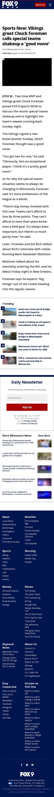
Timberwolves (8, 568)
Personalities (31, 655)
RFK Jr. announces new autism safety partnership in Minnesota (34, 361)
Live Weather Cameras (31, 535)
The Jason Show (32, 594)
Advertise (29, 669)
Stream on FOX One (31, 685)
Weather (30, 517)
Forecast (29, 527)
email (32, 765)
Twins (5, 562)
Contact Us (30, 648)
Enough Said (30, 604)
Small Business (9, 601)
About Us (31, 644)
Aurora (5, 579)
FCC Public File (31, 672)
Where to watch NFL (32, 692)
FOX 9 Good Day (32, 597)
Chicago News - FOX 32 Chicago (9, 659)
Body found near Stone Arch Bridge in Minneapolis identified (33, 336)
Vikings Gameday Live (33, 609)
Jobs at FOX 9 (31, 658)
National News (9, 524)
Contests (29, 651)
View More (44, 435)
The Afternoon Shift (31, 626)
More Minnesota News (16, 435)
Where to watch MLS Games (32, 748)
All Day (28, 601)
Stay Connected (9, 685)
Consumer (7, 538)
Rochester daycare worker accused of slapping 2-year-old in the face (18, 480)
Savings (5, 604)
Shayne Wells (31, 555)
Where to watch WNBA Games (32, 742)
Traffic (28, 540)
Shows (29, 586)
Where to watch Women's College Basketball (33, 735)
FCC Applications (32, 676)
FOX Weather (31, 543)
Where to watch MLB (32, 704)
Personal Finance (10, 590)
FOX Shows (30, 590)
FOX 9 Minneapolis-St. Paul (13, 49)
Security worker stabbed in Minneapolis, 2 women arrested (16, 493)
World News (8, 528)
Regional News (8, 645)
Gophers (6, 558)
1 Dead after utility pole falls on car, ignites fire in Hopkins (18, 454)
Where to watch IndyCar (32, 719)
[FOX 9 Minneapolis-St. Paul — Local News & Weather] (10, 4)
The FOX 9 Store (32, 636)
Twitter (5, 710)
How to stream (9, 691)
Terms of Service (28, 423)
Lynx (4, 572)
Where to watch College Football (32, 698)
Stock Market (8, 597)
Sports (28, 49)
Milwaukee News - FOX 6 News (10, 653)
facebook (21, 765)
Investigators (8, 531)
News (6, 517)
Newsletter (7, 700)
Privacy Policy (30, 420)
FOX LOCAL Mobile (7, 695)
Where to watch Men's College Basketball (32, 726)
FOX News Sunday (10, 541)
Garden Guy (30, 558)
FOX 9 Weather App (32, 522)
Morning (30, 551)
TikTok (5, 714)
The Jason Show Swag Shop (32, 632)
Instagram (7, 707)
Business (6, 594)
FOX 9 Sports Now (33, 617)
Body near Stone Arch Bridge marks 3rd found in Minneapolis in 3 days (34, 312)
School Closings (32, 530)
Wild (4, 565)
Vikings (5, 555)
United (5, 575)
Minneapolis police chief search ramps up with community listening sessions (18, 468)
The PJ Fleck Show (33, 614)
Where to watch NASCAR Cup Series (32, 712)
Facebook (7, 704)
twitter (27, 765)
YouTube (6, 717)
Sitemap (28, 665)
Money (6, 586)
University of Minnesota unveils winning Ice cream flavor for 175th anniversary (18, 442)
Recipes (28, 562)
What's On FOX (32, 662)
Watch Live (40, 5)
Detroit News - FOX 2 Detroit (9, 665)
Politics (5, 534)
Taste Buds (30, 621)
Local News (7, 521)
